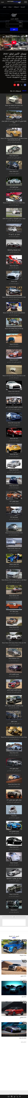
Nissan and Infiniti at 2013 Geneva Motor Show (14, 203)
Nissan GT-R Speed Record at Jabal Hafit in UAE (14, 376)
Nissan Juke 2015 (14, 454)
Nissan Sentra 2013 (14, 847)
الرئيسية (23, 7)
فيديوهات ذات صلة (15, 91)
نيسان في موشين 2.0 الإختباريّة (14, 878)
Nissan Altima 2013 (14, 156)
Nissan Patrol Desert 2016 (14, 784)
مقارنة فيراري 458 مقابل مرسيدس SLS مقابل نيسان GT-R (14, 122)
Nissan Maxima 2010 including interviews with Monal (14, 580)
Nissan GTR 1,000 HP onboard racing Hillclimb (14, 313)
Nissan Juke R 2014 (14, 486)
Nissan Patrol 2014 (14, 753)
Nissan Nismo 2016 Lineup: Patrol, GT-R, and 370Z (14, 643)
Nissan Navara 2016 (14, 627)
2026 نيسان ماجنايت (14, 564)
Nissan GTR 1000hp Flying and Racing (14, 329)
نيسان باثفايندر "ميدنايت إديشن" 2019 (14, 706)
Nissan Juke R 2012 (14, 470)
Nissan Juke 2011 (14, 438)
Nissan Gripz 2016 (14, 266)
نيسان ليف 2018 (14, 517)
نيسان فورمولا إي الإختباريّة (14, 250)
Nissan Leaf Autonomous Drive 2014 (14, 533)
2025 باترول (23, 976)
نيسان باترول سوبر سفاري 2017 (14, 800)
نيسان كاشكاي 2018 (14, 831)
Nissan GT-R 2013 (14, 344)
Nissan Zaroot (14, 910)
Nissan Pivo (14, 816)
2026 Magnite (23, 955)
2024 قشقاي (23, 1017)
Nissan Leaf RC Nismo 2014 (14, 548)
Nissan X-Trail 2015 (14, 894)
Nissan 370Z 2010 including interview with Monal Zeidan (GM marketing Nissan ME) (14, 139)
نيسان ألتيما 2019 (14, 187)
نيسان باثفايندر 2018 (14, 674)
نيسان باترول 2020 (14, 768)
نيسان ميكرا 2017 (14, 611)
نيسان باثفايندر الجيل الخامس (14, 690)
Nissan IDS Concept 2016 (14, 423)
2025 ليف (24, 997)
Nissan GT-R (14, 281)
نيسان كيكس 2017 (14, 501)
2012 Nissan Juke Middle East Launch (14, 105)
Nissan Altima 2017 (14, 171)
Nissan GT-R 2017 (14, 360)
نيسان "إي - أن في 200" (14, 234)
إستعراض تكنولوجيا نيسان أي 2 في (14, 407)
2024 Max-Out (22, 1038)
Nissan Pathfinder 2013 (14, 658)
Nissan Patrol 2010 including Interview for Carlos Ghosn (14, 737)
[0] (24, 84)
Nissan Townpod (14, 863)
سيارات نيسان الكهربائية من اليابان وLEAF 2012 (14, 219)
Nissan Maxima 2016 (14, 596)
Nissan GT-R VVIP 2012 (14, 391)
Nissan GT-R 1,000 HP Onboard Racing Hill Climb (14, 297)
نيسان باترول (14, 721)
